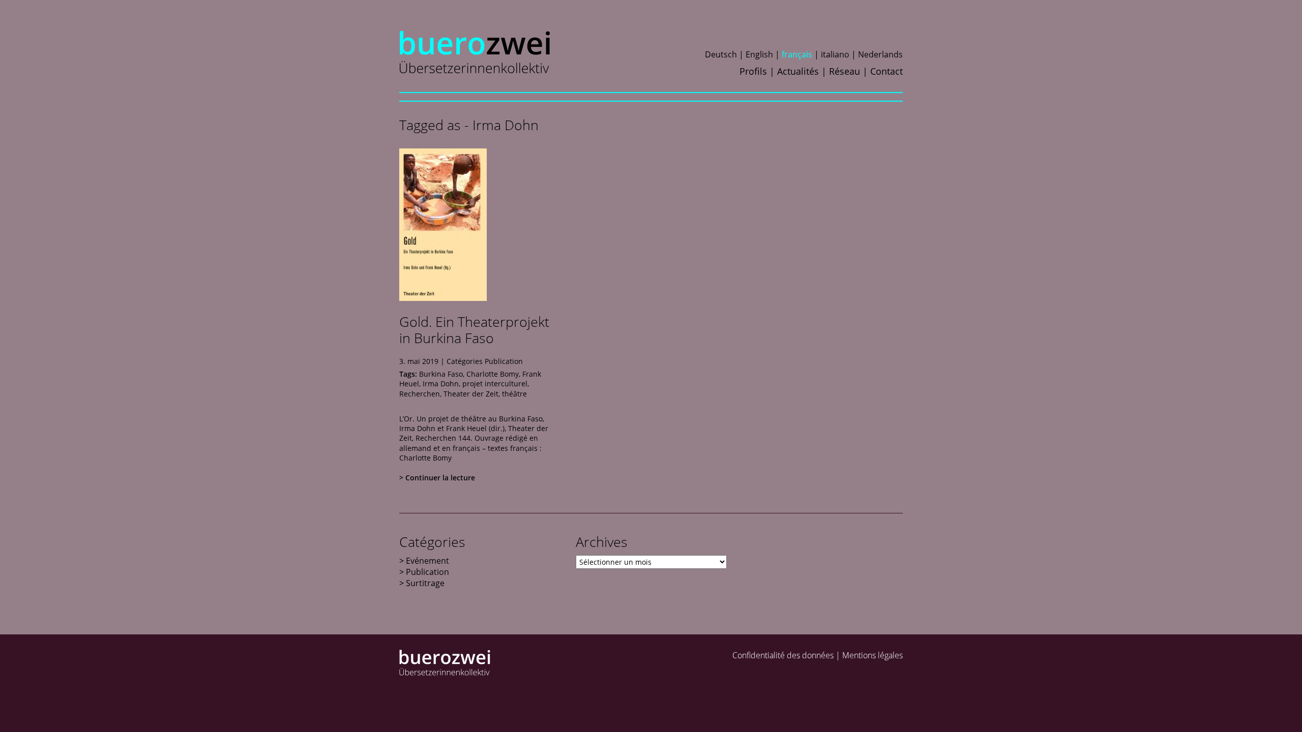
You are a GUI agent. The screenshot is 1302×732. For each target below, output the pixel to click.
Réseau (844, 71)
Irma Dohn (441, 383)
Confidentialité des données (783, 655)
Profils (753, 71)
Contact (886, 71)
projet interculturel (494, 383)
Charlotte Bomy (492, 374)
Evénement (427, 560)
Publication (504, 361)
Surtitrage (425, 583)
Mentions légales (872, 655)
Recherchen (419, 394)
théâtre (514, 394)
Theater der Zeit (470, 394)
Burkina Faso (441, 374)
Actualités (798, 71)
